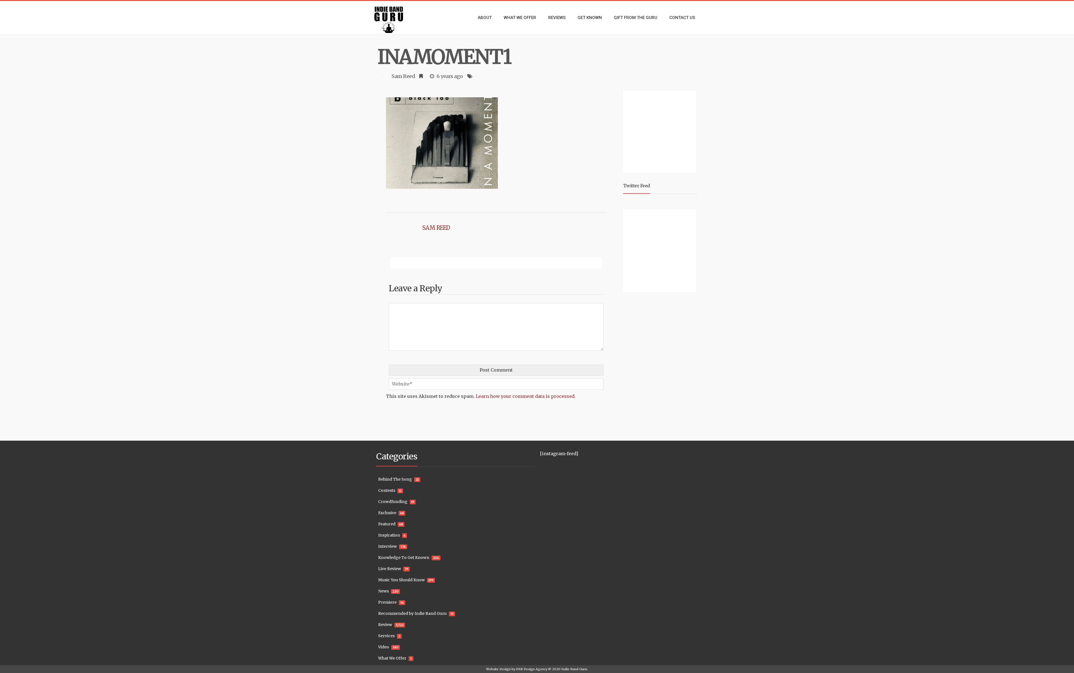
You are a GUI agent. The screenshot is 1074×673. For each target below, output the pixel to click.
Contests (386, 490)
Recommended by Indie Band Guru (412, 613)
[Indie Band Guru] (397, 17)
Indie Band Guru (574, 669)
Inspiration (389, 535)
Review (385, 624)
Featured (386, 523)
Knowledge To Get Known (403, 557)
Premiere (387, 602)
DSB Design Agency (531, 669)
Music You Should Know (401, 579)
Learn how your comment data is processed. (526, 396)
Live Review (389, 568)
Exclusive (387, 512)
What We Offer (392, 658)
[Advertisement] (661, 131)
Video (383, 647)
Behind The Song (395, 479)
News (383, 591)
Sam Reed (403, 76)
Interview (387, 546)
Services (386, 635)
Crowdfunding (393, 501)
